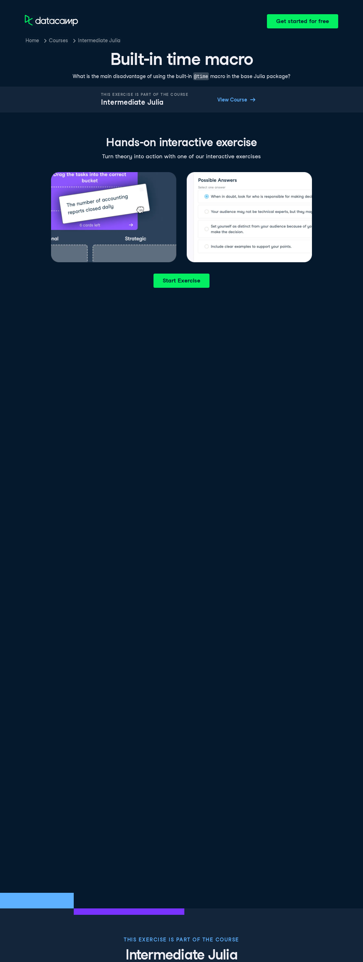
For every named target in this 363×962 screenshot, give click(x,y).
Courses (58, 40)
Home (32, 40)
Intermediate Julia (99, 40)
